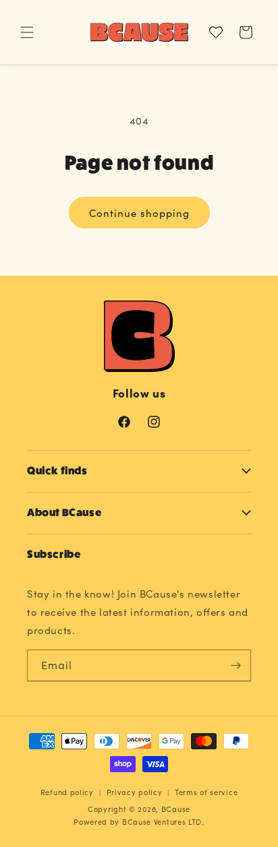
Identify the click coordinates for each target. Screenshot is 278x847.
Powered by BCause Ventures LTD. (139, 822)
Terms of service (206, 792)
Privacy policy (135, 792)
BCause (175, 809)
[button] (27, 32)
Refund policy (67, 792)
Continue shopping (139, 213)
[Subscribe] (235, 665)
